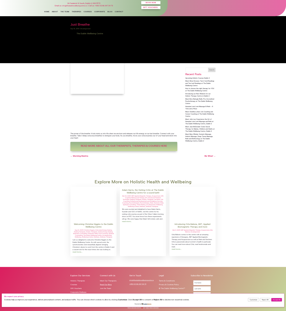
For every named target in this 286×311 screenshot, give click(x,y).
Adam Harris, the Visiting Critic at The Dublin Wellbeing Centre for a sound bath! (143, 191)
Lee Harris (157, 199)
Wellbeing (78, 237)
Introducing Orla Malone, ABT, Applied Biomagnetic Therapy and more (192, 225)
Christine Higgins (89, 230)
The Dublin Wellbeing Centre (92, 235)
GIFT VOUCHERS (150, 7)
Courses (88, 12)
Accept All (276, 300)
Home (46, 12)
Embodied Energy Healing (103, 230)
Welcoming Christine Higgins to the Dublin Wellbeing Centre (93, 225)
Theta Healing (141, 204)
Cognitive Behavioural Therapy (135, 198)
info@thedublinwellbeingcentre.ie (74, 6)
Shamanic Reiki (93, 233)
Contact (119, 12)
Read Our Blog (106, 284)
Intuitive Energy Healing (105, 232)
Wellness (96, 237)
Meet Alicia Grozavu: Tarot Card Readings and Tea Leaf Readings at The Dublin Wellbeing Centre (199, 83)
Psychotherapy (144, 203)
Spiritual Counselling (129, 204)
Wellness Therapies (106, 237)
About (55, 12)
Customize (253, 300)
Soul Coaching (103, 233)
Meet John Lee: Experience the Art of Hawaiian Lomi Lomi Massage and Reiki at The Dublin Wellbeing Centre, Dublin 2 (199, 121)
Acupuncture (156, 196)
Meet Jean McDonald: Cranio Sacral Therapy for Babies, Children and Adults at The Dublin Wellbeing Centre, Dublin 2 (200, 129)
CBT (162, 196)
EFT (146, 198)
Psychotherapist (134, 203)
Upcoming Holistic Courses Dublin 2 (197, 78)
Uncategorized (85, 29)
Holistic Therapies (91, 232)
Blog (109, 12)
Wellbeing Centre (87, 237)
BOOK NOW (151, 3)
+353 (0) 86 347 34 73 (137, 284)
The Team (64, 12)
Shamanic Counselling (80, 233)
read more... (77, 252)
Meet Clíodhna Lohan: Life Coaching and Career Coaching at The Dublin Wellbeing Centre (199, 114)
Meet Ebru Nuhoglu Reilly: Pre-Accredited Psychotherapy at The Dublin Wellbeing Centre (199, 101)
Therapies (76, 12)
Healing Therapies (79, 232)
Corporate (99, 12)
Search (211, 70)
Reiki (151, 203)
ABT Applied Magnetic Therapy (141, 196)
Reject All (265, 300)
